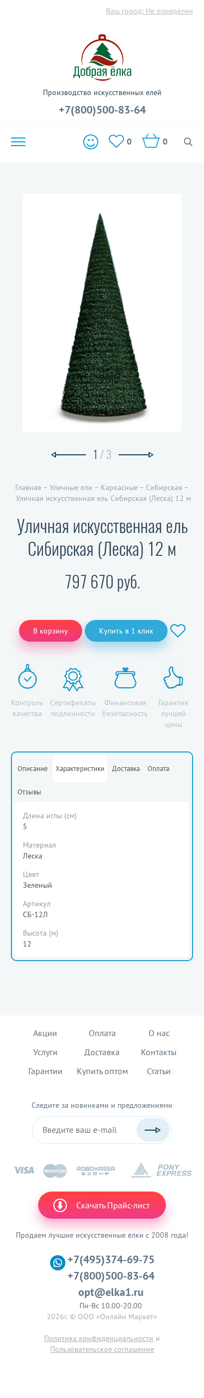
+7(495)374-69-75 (110, 1259)
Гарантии (45, 1070)
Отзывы (29, 792)
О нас (159, 1032)
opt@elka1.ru (111, 1292)
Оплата (158, 768)
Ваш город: (149, 11)
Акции (45, 1032)
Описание (32, 768)
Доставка (126, 768)
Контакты (159, 1051)
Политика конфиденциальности (98, 1338)
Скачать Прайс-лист (113, 1205)
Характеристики (79, 768)
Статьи (159, 1070)
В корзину (50, 631)
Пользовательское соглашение (102, 1349)
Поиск (188, 141)
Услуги (45, 1051)
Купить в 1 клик (126, 631)
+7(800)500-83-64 (102, 110)
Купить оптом (102, 1070)
